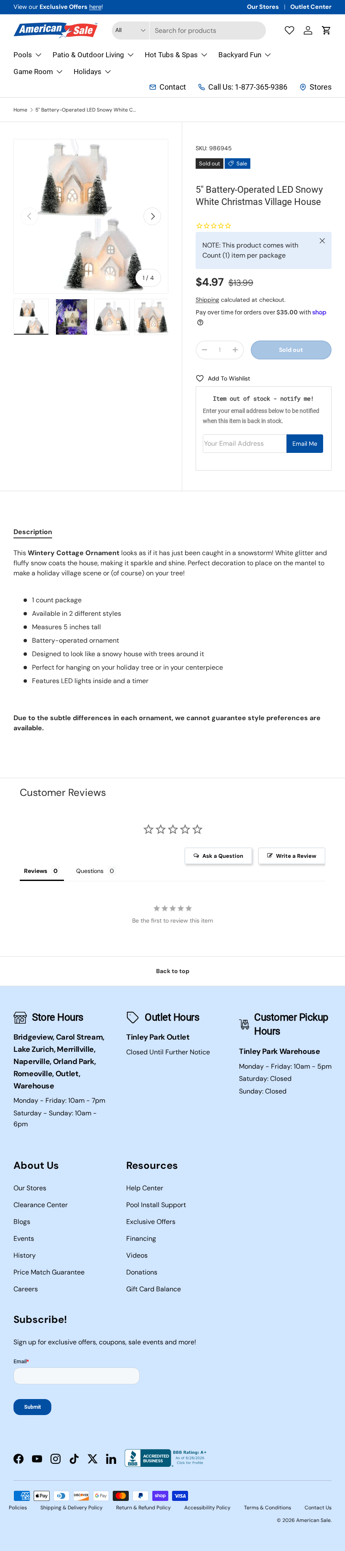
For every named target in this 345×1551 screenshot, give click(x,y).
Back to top (172, 971)
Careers (25, 1289)
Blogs (21, 1221)
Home (20, 109)
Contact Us (318, 1507)
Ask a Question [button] (222, 855)
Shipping (207, 299)
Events (23, 1238)
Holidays (87, 71)
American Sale (313, 1520)
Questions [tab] (90, 871)
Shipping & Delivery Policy (71, 1507)
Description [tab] (32, 531)
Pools (22, 55)
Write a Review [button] (296, 855)
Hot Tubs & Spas (171, 55)
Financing (141, 1238)
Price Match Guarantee (49, 1272)
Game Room (33, 71)
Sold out (291, 350)
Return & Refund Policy (143, 1507)
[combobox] (189, 30)
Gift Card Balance (153, 1289)
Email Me (304, 443)
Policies (18, 1507)
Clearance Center (40, 1204)
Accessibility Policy (207, 1507)
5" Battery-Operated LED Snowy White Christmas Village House (85, 109)
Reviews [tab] (35, 871)
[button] (326, 30)
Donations (141, 1272)
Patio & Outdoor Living (88, 55)
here (95, 7)
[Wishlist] (289, 30)
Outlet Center (311, 7)
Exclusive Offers (150, 1221)
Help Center (144, 1188)
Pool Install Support (156, 1204)
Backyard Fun (239, 55)
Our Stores (263, 7)
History (24, 1255)
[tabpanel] (172, 640)
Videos (137, 1255)
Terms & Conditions (267, 1507)
